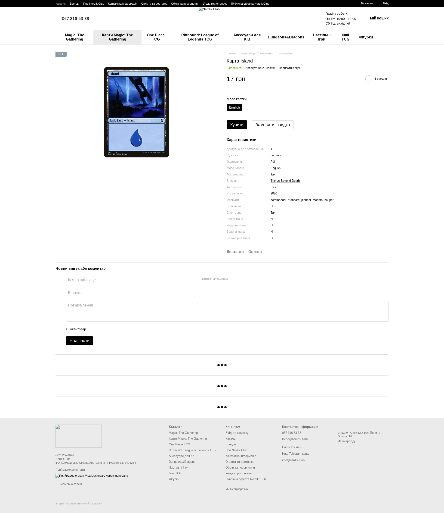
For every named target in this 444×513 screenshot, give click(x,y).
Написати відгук (289, 68)
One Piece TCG (156, 37)
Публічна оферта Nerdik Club (250, 3)
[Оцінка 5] (123, 329)
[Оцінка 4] (116, 329)
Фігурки (366, 37)
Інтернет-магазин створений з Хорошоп (79, 503)
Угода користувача (215, 3)
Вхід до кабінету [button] (237, 433)
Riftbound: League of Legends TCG (200, 37)
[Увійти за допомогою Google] (233, 279)
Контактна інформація (123, 3)
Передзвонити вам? (295, 439)
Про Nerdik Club (93, 3)
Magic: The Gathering (74, 37)
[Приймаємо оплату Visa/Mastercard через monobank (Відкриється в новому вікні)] (92, 475)
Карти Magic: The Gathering (117, 37)
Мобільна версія (71, 484)
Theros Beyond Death (285, 180)
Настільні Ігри (321, 37)
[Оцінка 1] (93, 329)
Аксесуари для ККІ (247, 37)
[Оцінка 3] (108, 329)
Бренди (75, 3)
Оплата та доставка (154, 3)
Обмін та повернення (185, 3)
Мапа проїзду (346, 441)
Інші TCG (345, 37)
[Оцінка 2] (101, 329)
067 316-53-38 (75, 18)
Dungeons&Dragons (286, 37)
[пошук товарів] (384, 37)
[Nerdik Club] (79, 436)
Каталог (61, 3)
